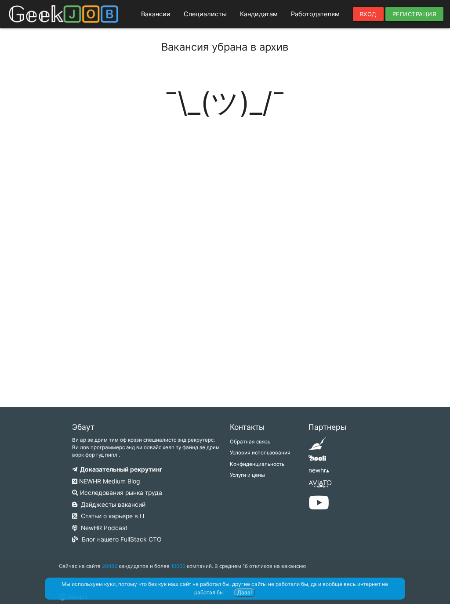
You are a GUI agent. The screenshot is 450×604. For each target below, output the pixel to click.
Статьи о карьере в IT (111, 516)
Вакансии (156, 14)
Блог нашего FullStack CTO (120, 539)
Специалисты (205, 14)
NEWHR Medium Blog (108, 481)
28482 (109, 566)
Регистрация (414, 14)
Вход (368, 14)
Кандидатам (259, 14)
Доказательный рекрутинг (119, 469)
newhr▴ (318, 470)
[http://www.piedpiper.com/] (317, 446)
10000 (178, 566)
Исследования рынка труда (120, 492)
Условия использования (260, 453)
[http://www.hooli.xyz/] (317, 461)
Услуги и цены (247, 475)
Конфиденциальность (257, 464)
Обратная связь (250, 442)
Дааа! (244, 592)
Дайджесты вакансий (111, 504)
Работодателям (315, 14)
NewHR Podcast (102, 527)
